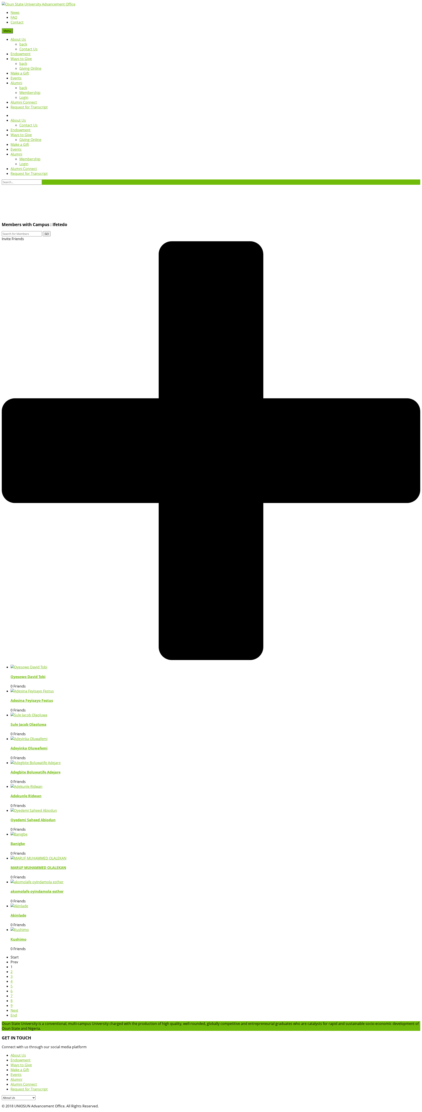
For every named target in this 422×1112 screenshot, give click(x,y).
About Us (18, 39)
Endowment (21, 53)
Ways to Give (21, 58)
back (23, 44)
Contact (17, 22)
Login (23, 97)
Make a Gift (20, 73)
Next (14, 1010)
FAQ (14, 17)
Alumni (16, 82)
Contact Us (28, 49)
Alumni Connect (24, 102)
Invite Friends (13, 238)
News (15, 12)
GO (47, 234)
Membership (29, 92)
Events (16, 78)
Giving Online (30, 68)
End (14, 1015)
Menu (7, 31)
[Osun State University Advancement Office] (38, 4)
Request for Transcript (29, 107)
